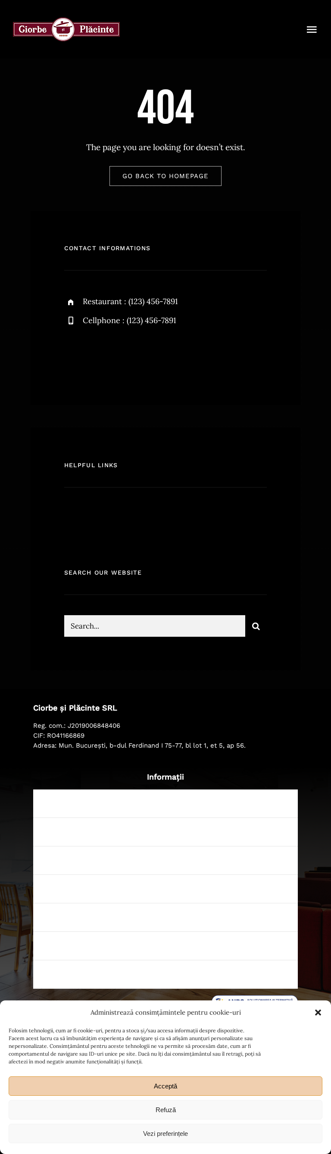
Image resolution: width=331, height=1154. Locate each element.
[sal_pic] (255, 999)
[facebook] (74, 355)
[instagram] (121, 355)
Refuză (166, 1109)
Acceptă (165, 1086)
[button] (318, 1012)
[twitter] (97, 355)
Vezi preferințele (165, 1133)
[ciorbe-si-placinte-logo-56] (66, 21)
